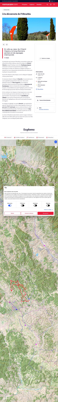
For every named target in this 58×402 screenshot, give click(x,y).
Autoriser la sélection (29, 213)
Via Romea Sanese (26, 65)
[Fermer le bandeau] (53, 187)
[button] (45, 100)
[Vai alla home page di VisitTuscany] (10, 4)
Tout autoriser (45, 213)
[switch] (22, 205)
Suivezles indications (44, 109)
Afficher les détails (47, 209)
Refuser (12, 213)
